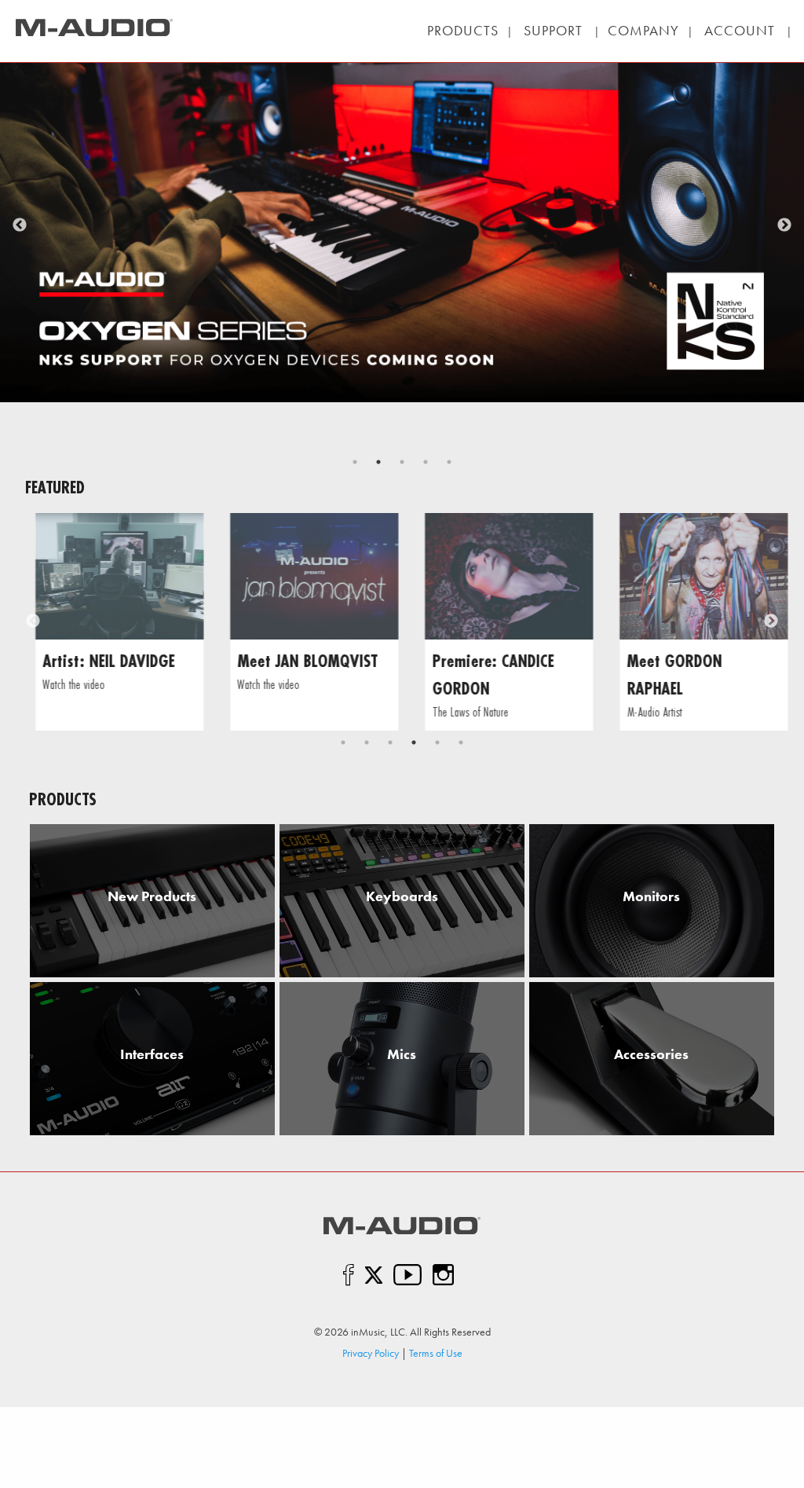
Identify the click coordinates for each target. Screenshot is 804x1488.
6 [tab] (461, 742)
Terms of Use (435, 1353)
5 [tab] (449, 462)
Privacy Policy (370, 1353)
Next (784, 225)
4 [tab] (425, 462)
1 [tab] (355, 462)
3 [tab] (402, 462)
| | (553, 30)
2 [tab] (378, 462)
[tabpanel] (402, 201)
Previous (19, 225)
